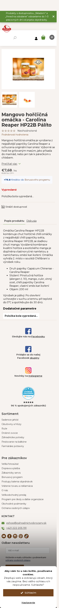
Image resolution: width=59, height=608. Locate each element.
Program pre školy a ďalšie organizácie (23, 499)
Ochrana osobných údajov (16, 508)
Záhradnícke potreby (13, 437)
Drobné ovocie (10, 433)
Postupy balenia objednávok (17, 481)
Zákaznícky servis (11, 472)
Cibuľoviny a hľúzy (11, 424)
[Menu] (52, 37)
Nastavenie (28, 602)
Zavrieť (23, 203)
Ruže (4, 428)
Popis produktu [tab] (14, 220)
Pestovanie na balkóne (14, 441)
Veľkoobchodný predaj (14, 495)
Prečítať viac (9, 163)
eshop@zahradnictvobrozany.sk (26, 523)
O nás (5, 490)
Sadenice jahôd (10, 419)
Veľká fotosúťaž (10, 464)
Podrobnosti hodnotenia (15, 134)
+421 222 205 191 (16, 528)
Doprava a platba (11, 468)
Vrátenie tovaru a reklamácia (17, 486)
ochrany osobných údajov (18, 560)
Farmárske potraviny (13, 446)
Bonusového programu (37, 179)
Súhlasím (30, 592)
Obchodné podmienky (14, 503)
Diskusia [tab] (31, 220)
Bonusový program (12, 477)
